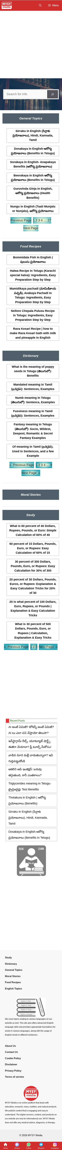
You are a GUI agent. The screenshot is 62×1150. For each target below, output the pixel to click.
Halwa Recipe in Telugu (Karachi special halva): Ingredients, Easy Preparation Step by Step (33, 275)
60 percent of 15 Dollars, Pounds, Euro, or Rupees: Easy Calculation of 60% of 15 (32, 548)
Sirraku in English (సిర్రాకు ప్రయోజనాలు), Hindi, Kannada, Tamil (33, 135)
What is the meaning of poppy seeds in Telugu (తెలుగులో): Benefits (33, 371)
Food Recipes (13, 982)
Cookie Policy (13, 1058)
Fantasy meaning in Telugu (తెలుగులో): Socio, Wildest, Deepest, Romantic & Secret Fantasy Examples (33, 431)
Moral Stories (13, 976)
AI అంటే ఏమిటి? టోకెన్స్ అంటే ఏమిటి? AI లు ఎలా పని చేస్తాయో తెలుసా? (31, 730)
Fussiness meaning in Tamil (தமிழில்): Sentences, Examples (32, 413)
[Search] (52, 94)
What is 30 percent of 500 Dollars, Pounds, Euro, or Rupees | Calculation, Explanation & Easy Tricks (32, 630)
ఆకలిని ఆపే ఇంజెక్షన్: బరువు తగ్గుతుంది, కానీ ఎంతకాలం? (25, 772)
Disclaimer (11, 1064)
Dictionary (11, 963)
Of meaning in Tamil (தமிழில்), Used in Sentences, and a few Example (33, 451)
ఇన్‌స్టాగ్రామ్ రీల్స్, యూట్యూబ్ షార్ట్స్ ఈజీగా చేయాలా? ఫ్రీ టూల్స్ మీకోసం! (29, 744)
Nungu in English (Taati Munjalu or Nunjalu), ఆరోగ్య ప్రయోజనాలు (32, 209)
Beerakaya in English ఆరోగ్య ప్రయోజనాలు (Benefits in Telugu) (33, 178)
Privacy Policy (13, 1070)
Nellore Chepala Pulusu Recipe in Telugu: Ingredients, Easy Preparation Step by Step (33, 315)
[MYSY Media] (7, 5)
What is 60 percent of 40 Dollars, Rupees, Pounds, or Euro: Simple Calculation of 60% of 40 (32, 530)
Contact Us (11, 1052)
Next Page (30, 228)
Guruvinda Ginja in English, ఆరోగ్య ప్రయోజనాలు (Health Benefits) (32, 193)
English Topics (13, 988)
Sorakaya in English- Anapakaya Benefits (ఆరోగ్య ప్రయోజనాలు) (33, 164)
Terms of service (14, 1076)
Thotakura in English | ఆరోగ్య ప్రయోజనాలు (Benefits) (27, 800)
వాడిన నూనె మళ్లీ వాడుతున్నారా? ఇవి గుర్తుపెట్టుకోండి (30, 758)
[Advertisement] (31, 43)
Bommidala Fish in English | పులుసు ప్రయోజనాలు (33, 259)
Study (8, 957)
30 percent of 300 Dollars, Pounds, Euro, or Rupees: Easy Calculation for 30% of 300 (33, 566)
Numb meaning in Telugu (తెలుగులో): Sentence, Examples (33, 400)
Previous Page (20, 220)
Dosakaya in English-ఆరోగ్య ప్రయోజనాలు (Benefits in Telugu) (33, 151)
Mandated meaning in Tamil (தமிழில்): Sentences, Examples (32, 387)
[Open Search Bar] (40, 5)
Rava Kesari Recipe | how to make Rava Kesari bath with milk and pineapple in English (33, 333)
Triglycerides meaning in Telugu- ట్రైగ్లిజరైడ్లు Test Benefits (29, 786)
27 (49, 220)
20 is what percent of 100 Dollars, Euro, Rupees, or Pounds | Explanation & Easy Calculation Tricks (32, 608)
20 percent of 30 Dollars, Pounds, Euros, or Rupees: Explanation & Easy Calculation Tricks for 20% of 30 (32, 586)
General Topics (13, 969)
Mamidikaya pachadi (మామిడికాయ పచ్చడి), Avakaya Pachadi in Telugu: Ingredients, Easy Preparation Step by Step (33, 295)
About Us (10, 1045)
